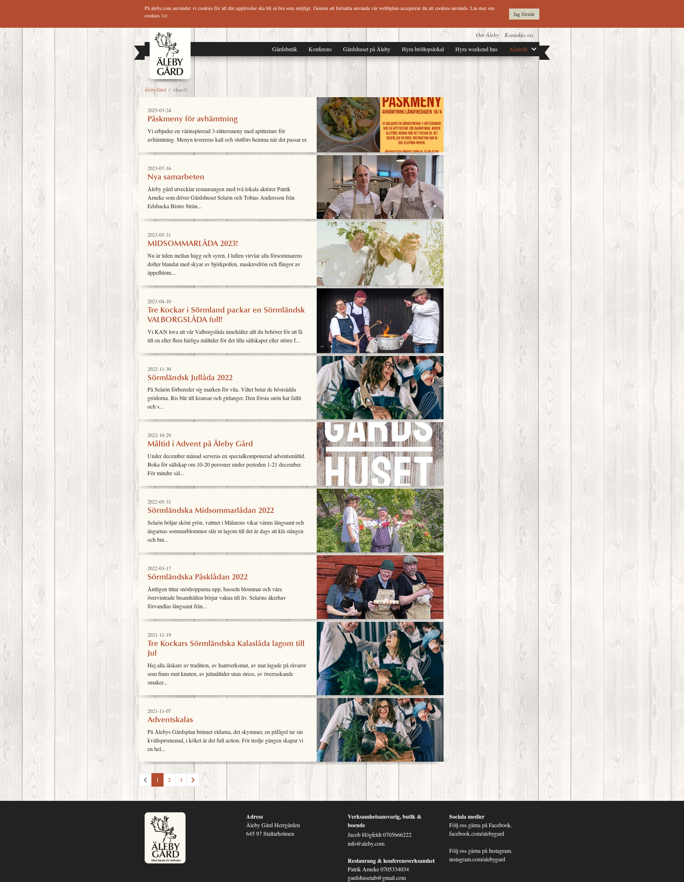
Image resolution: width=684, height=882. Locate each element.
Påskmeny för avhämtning (380, 124)
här (164, 15)
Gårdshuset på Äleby (366, 49)
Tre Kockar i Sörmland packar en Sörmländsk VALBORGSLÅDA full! (380, 320)
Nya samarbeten (380, 187)
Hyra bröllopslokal (423, 49)
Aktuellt (518, 49)
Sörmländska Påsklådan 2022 (380, 587)
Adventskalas (380, 730)
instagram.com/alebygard (477, 859)
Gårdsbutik (284, 49)
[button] (536, 49)
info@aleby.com (366, 843)
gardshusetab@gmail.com (377, 877)
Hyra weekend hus (476, 49)
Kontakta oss (519, 34)
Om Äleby (487, 34)
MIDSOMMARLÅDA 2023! (380, 253)
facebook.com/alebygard (476, 833)
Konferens (320, 49)
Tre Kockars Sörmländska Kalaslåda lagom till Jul (380, 658)
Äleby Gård (155, 89)
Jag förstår (524, 14)
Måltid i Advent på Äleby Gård (380, 454)
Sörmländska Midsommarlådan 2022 (380, 520)
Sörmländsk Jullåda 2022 (380, 388)
